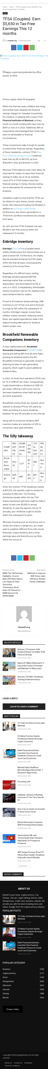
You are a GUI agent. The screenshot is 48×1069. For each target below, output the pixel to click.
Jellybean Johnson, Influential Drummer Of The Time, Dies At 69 (31, 797)
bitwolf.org (12, 41)
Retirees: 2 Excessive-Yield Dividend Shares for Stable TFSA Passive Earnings (31, 652)
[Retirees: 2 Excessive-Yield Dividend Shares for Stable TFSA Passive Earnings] (9, 652)
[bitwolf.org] (4, 40)
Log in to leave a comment (24, 706)
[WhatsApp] (32, 47)
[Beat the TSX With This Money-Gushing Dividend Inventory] (9, 680)
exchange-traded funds (24, 208)
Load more (23, 866)
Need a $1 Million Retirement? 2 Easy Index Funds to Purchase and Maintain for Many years (31, 665)
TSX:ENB (17, 248)
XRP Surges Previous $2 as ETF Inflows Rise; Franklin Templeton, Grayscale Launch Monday (31, 855)
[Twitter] (20, 47)
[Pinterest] (26, 47)
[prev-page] (4, 689)
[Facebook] (13, 47)
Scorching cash (24, 782)
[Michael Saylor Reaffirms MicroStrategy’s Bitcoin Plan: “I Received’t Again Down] (9, 770)
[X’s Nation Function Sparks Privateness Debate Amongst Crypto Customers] (9, 739)
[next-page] (8, 689)
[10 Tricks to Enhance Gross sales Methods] (9, 726)
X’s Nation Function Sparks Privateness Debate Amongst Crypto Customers (30, 738)
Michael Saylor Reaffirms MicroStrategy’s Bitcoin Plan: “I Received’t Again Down (30, 770)
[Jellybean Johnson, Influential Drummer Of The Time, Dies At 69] (9, 798)
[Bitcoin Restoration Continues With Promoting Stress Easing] (9, 825)
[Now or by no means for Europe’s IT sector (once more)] (9, 812)
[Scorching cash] (9, 784)
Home (5, 7)
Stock (11, 7)
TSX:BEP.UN (33, 350)
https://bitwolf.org (24, 631)
